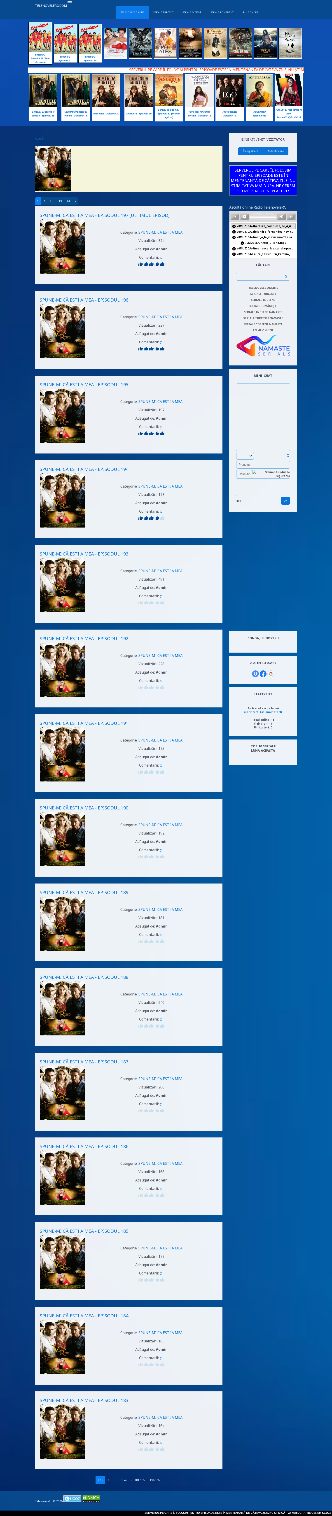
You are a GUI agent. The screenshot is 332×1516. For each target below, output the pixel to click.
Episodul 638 (260, 115)
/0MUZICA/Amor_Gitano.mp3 (263, 243)
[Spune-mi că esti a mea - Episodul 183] (62, 1459)
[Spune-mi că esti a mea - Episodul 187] (62, 1120)
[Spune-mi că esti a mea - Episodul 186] (62, 1205)
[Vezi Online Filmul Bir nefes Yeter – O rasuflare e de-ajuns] (190, 56)
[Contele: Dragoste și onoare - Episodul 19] (43, 106)
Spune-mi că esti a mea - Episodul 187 (84, 1062)
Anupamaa (260, 111)
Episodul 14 (229, 115)
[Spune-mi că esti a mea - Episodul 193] (62, 612)
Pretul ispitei (229, 111)
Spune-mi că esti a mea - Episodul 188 (84, 977)
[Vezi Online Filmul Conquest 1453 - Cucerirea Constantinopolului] (265, 56)
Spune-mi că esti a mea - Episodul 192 (84, 638)
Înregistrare (250, 151)
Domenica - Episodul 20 (106, 113)
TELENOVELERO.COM (51, 5)
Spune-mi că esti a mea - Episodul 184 (84, 1316)
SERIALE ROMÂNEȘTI (263, 306)
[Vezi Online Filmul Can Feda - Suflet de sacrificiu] (240, 56)
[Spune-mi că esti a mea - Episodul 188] (62, 1036)
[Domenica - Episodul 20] (106, 106)
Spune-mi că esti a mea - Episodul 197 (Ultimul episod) (105, 215)
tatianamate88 (271, 712)
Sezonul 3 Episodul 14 (289, 117)
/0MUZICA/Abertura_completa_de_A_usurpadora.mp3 (264, 226)
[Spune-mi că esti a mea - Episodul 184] (62, 1374)
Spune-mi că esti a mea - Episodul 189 (84, 892)
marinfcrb (251, 712)
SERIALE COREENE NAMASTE (263, 324)
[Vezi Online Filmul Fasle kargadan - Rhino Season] (290, 56)
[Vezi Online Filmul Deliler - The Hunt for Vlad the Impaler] (140, 56)
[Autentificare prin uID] (255, 673)
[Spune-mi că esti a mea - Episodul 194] (62, 528)
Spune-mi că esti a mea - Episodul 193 (84, 554)
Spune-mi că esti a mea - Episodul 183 (84, 1400)
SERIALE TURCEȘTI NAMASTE (263, 318)
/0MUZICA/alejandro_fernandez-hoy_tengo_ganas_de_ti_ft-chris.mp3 (264, 232)
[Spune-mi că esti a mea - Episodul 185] (62, 1290)
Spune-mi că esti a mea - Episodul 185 (84, 1231)
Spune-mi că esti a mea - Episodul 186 (84, 1146)
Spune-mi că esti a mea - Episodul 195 (84, 384)
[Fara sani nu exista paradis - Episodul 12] (199, 106)
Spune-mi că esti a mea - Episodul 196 (84, 300)
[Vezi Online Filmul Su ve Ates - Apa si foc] (165, 56)
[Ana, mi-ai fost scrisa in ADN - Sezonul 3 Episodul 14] (288, 105)
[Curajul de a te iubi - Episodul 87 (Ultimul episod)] (169, 105)
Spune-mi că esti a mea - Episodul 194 (84, 469)
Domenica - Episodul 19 (139, 113)
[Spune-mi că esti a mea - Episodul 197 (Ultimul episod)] (62, 274)
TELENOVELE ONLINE (263, 288)
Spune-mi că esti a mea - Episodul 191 (84, 723)
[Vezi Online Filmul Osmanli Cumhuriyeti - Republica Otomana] (215, 56)
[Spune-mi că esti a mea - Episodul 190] (62, 866)
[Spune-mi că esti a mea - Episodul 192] (62, 697)
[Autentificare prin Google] (270, 673)
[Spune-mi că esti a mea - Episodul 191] (62, 782)
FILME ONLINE (263, 330)
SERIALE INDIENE (263, 300)
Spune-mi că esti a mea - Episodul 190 (84, 808)
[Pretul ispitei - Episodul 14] (230, 106)
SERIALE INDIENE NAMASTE (263, 312)
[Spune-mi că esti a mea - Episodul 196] (62, 358)
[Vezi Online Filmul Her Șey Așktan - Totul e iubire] (115, 56)
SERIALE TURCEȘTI (263, 294)
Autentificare (276, 151)
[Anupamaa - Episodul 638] (259, 106)
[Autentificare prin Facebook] (263, 673)
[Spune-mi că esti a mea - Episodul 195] (62, 443)
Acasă (39, 138)
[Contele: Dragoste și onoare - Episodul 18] (76, 106)
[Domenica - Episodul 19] (139, 106)
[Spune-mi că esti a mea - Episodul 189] (62, 951)
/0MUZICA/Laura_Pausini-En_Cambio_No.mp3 (264, 254)
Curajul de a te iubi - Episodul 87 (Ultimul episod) (169, 113)
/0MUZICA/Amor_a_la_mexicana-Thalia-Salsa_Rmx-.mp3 (264, 237)
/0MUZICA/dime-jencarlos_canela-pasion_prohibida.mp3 (264, 248)
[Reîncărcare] (288, 456)
